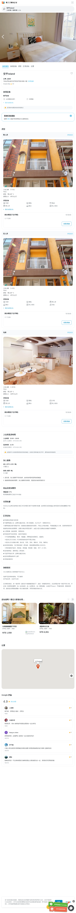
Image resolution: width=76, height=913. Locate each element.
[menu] (72, 2)
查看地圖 (31, 81)
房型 (19, 66)
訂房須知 (26, 66)
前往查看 (13, 701)
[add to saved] (72, 73)
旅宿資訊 (5, 66)
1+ (10, 622)
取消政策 (68, 215)
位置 (32, 66)
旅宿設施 (13, 66)
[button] (3, 37)
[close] (73, 901)
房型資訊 (70, 135)
